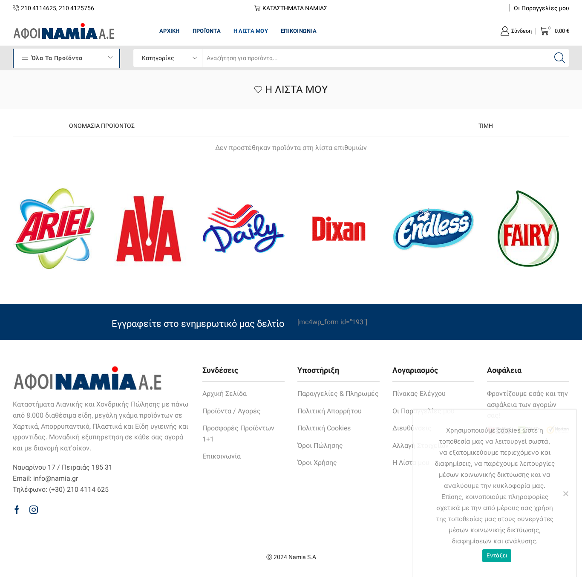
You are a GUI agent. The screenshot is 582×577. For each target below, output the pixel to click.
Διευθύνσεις (412, 428)
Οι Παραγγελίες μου (541, 8)
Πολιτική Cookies (324, 428)
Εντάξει (497, 555)
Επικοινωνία (299, 31)
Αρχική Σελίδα (224, 393)
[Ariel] (54, 229)
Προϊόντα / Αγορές (231, 411)
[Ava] (149, 229)
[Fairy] (528, 228)
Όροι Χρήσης (317, 463)
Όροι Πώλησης (320, 445)
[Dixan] (338, 229)
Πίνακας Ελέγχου (419, 393)
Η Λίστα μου (250, 31)
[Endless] (433, 228)
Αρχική (169, 31)
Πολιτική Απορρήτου (329, 411)
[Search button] (560, 58)
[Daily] (243, 229)
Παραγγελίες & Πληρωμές (338, 393)
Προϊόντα (207, 31)
